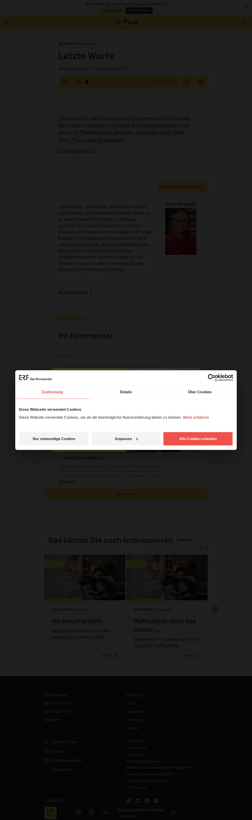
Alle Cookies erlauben (198, 438)
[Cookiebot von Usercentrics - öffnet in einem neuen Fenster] (211, 377)
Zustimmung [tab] (52, 392)
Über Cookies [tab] (200, 392)
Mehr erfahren (196, 417)
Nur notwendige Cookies (54, 438)
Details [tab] (126, 392)
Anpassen (123, 438)
